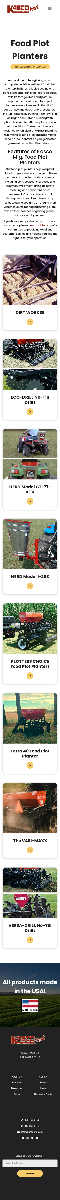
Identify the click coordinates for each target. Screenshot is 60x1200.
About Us (17, 1076)
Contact (43, 1076)
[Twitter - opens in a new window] (32, 1138)
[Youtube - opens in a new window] (37, 1138)
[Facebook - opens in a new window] (23, 1138)
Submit (30, 1173)
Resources (16, 1088)
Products (17, 1082)
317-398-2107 (32, 1125)
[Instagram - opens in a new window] (27, 1138)
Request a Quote (43, 1094)
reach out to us (38, 225)
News (43, 1088)
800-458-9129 (32, 1119)
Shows (43, 1082)
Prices (17, 1094)
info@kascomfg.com (31, 1131)
